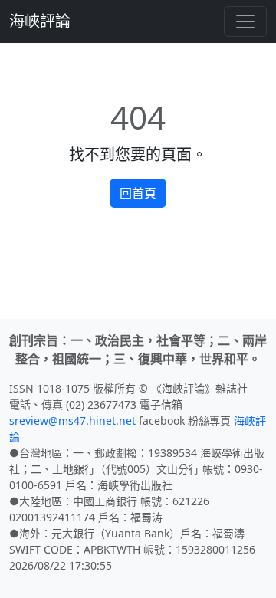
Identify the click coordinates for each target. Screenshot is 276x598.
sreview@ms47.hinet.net (72, 420)
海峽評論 (40, 21)
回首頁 (138, 193)
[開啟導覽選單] (245, 21)
